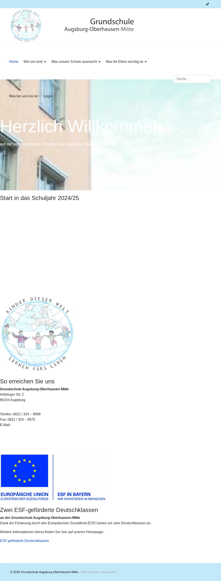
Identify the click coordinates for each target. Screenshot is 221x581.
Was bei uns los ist (23, 96)
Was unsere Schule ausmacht (74, 61)
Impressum (108, 572)
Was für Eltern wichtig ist (124, 61)
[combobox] (192, 79)
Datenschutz (89, 572)
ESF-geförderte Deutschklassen (24, 541)
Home (13, 61)
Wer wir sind (33, 61)
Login (48, 96)
